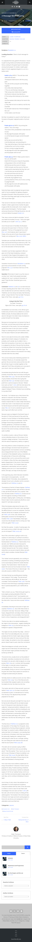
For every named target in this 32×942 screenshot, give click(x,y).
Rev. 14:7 (4, 232)
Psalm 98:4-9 (9, 157)
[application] (16, 21)
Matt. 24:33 (15, 523)
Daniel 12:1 (21, 213)
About (16, 932)
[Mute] (23, 21)
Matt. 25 (11, 625)
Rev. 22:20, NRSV (21, 236)
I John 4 (15, 385)
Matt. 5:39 (11, 376)
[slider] (27, 21)
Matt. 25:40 (12, 755)
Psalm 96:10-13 (9, 125)
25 (18, 286)
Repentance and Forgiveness (16, 865)
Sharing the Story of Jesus (23, 820)
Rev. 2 (7, 408)
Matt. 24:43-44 (17, 531)
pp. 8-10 (21, 297)
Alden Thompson (15, 36)
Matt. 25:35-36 (18, 742)
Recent (23, 853)
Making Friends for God (17, 39)
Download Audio (16, 29)
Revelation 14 (12, 50)
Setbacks (10, 858)
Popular (9, 853)
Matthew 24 (11, 286)
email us (19, 919)
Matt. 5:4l (11, 381)
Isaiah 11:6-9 (8, 75)
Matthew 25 (18, 493)
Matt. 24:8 (9, 518)
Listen (16, 934)
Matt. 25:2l (9, 690)
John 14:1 (18, 221)
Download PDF (16, 32)
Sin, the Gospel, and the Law (15, 873)
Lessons (11, 805)
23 (13, 690)
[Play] (2, 21)
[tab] (9, 853)
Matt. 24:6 (7, 514)
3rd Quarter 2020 (6, 809)
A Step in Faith (7, 819)
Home (16, 930)
